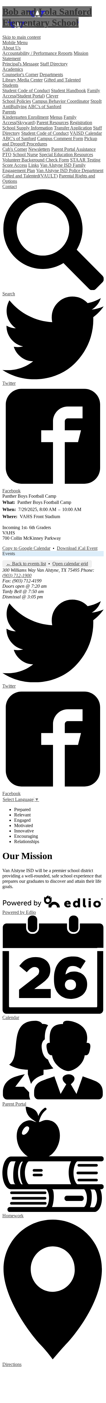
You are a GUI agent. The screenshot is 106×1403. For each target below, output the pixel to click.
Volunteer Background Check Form (35, 159)
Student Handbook (68, 90)
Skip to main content (21, 37)
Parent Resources (53, 122)
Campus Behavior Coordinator (60, 101)
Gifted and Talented (62, 79)
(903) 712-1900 (17, 575)
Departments (51, 74)
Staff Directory (54, 63)
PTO (6, 154)
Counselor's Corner (20, 74)
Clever (52, 95)
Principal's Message (20, 63)
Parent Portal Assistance (73, 149)
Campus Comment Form (60, 138)
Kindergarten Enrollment (25, 117)
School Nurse (25, 154)
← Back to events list (26, 563)
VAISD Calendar (86, 133)
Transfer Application (73, 127)
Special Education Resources (66, 154)
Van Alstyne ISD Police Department (69, 170)
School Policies (16, 101)
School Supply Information (27, 127)
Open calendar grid (70, 563)
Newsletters (39, 149)
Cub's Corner (14, 149)
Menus (56, 117)
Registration (81, 122)
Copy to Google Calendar (26, 548)
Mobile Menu (15, 42)
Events (8, 553)
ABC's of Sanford (44, 106)
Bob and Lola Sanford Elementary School (47, 17)
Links (33, 165)
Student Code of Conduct (26, 90)
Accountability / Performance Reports (37, 53)
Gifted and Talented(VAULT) (30, 175)
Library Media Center (22, 79)
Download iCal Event (77, 548)
